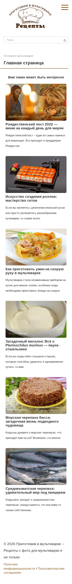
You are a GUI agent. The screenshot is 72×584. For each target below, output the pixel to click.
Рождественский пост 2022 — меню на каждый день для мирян (35, 126)
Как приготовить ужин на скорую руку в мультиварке (35, 271)
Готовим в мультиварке (18, 55)
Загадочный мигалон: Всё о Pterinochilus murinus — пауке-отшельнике (32, 345)
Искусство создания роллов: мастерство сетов (31, 198)
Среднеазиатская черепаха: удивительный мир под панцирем (35, 490)
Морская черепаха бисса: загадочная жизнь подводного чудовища (32, 421)
